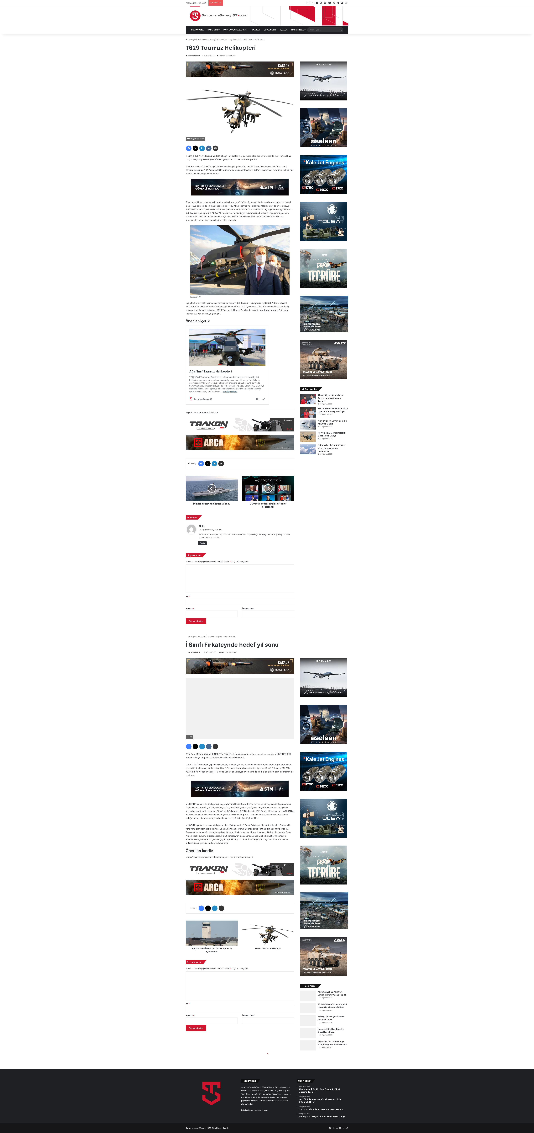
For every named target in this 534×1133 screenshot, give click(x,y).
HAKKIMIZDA (297, 30)
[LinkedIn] (202, 148)
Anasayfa (191, 39)
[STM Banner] (240, 189)
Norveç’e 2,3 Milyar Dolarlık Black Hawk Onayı (331, 434)
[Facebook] (188, 148)
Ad (188, 597)
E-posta (190, 608)
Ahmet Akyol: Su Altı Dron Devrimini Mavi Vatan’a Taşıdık (330, 398)
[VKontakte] (209, 148)
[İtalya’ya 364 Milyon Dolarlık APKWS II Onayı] (308, 425)
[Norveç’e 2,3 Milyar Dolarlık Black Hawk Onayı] (308, 436)
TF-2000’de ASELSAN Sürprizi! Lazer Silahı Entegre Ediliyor (333, 410)
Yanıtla (202, 543)
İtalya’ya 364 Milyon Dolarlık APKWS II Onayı (332, 422)
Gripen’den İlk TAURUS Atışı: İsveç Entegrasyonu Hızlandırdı (332, 448)
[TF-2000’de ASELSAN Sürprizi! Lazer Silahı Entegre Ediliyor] (308, 412)
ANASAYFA (198, 30)
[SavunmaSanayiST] (267, 15)
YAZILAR (256, 30)
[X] (195, 148)
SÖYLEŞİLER (270, 30)
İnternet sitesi (248, 608)
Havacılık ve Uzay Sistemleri (229, 39)
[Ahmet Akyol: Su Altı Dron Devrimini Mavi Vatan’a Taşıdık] (308, 399)
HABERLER (212, 30)
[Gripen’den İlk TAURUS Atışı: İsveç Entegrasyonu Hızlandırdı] (308, 449)
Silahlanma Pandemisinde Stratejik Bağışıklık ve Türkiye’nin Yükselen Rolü (255, 3)
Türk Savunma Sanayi (206, 39)
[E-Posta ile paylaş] (215, 148)
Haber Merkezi (194, 56)
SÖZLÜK (283, 30)
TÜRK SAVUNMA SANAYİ (234, 30)
